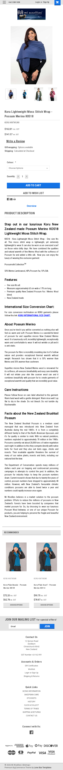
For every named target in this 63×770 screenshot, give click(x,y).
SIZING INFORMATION (31, 691)
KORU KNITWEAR (9, 579)
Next (58, 55)
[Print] (14, 199)
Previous (4, 55)
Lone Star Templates (42, 767)
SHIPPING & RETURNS (32, 712)
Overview (31, 206)
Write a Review (15, 141)
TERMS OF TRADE (31, 709)
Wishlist (31, 669)
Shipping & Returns (31, 676)
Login (37, 2)
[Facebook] (8, 199)
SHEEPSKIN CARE (31, 695)
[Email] (11, 199)
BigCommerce (19, 767)
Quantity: (11, 176)
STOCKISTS (31, 698)
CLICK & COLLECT (31, 705)
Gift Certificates (31, 666)
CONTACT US (31, 716)
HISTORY (31, 702)
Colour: (11, 162)
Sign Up (46, 2)
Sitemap (25, 765)
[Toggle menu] (4, 4)
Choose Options (16, 605)
